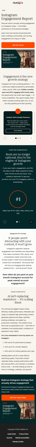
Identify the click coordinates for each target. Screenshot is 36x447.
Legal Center (12, 434)
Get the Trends (23, 45)
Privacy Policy (24, 434)
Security (9, 438)
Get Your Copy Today (18, 398)
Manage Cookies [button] (18, 441)
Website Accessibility (22, 438)
